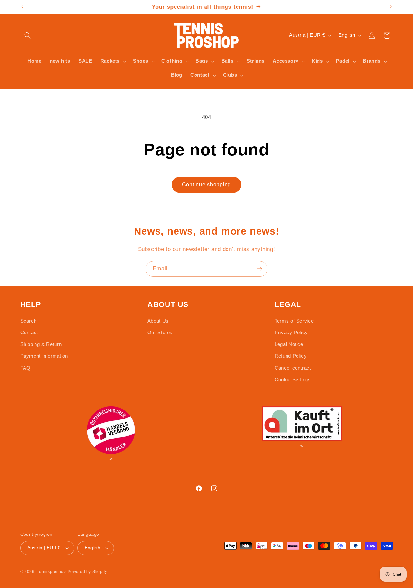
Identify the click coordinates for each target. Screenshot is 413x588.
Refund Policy (291, 356)
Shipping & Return (41, 344)
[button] (27, 35)
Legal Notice (289, 344)
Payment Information (44, 356)
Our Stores (160, 332)
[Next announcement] (391, 6)
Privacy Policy (291, 332)
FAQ (25, 368)
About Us (158, 320)
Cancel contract (293, 368)
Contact (29, 332)
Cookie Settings (293, 379)
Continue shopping (206, 184)
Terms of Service (294, 320)
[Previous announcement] (22, 6)
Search (28, 320)
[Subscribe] (259, 269)
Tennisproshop (51, 572)
